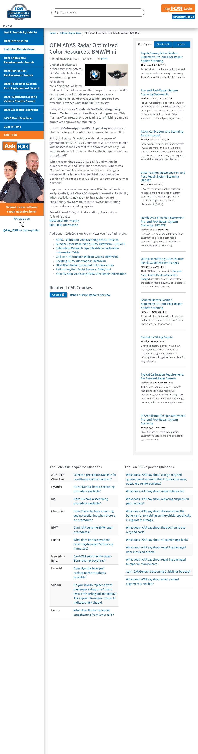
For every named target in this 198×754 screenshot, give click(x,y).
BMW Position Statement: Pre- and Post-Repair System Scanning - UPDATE (163, 176)
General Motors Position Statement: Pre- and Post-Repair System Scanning (162, 304)
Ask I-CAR (10, 135)
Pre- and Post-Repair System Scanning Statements (159, 92)
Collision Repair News (19, 49)
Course (56, 295)
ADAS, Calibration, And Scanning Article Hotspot (87, 240)
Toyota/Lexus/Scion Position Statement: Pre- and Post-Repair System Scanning (162, 57)
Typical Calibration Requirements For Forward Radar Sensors (162, 376)
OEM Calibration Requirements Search (19, 60)
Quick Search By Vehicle (20, 32)
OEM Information (16, 41)
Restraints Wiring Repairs (157, 337)
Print (103, 59)
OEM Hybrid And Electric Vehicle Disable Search (20, 99)
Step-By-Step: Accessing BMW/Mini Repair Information (91, 274)
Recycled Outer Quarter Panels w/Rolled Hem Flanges (161, 275)
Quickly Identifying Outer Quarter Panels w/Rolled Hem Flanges (162, 261)
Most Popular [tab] (144, 44)
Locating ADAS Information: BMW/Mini (81, 261)
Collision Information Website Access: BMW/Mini (87, 257)
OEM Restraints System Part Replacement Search (22, 86)
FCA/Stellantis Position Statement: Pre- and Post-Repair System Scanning (163, 419)
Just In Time (12, 127)
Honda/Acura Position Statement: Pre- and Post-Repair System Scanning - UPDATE (162, 221)
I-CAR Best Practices (18, 118)
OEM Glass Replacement (21, 110)
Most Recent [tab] (163, 44)
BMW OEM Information (64, 221)
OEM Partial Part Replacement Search (18, 73)
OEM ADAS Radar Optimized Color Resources (85, 265)
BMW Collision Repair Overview (90, 295)
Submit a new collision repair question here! (22, 209)
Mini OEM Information (64, 225)
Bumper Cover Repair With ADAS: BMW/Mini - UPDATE (90, 244)
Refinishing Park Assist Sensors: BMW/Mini (83, 269)
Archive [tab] (181, 44)
